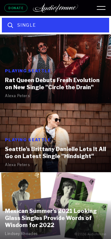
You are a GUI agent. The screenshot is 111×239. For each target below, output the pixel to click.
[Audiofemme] (55, 8)
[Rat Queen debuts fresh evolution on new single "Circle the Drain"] (55, 68)
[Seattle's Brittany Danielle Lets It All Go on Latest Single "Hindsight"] (55, 137)
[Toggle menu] (101, 8)
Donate (15, 8)
